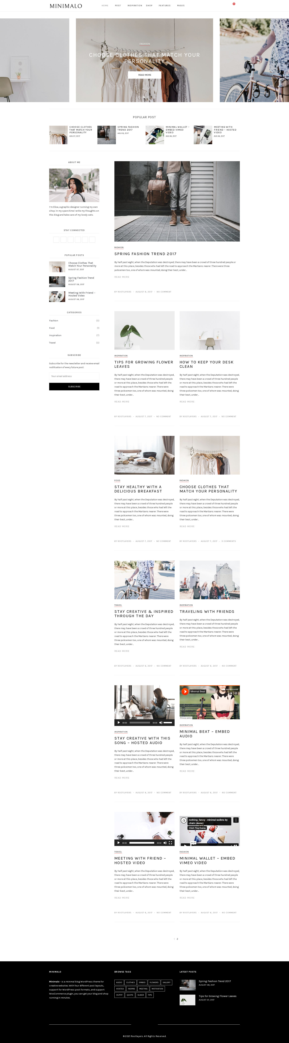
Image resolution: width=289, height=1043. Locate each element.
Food (117, 480)
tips (150, 995)
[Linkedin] (78, 240)
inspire (131, 989)
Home (105, 5)
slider (140, 995)
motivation (157, 989)
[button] (144, 829)
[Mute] (161, 722)
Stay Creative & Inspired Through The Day (144, 613)
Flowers (154, 982)
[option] (144, 60)
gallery (166, 982)
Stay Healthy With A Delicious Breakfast (138, 488)
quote (130, 995)
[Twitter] (222, 6)
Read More (144, 74)
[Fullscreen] (170, 842)
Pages (181, 5)
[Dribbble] (85, 240)
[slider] (168, 722)
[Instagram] (226, 6)
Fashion (119, 247)
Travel (118, 605)
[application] (144, 722)
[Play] (118, 722)
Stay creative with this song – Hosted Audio (142, 740)
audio (119, 982)
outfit (119, 995)
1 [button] (140, 98)
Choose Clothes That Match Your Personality (80, 130)
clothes (130, 982)
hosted (120, 989)
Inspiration (135, 5)
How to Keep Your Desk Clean (207, 364)
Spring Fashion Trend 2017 (128, 128)
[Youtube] (92, 240)
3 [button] (149, 98)
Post (118, 5)
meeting (143, 989)
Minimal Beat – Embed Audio (205, 733)
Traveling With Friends (207, 611)
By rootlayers (122, 292)
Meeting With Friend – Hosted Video (225, 130)
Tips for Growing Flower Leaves (143, 364)
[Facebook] (218, 6)
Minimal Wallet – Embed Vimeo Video (177, 130)
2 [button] (144, 98)
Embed (142, 982)
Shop (149, 5)
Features (165, 5)
